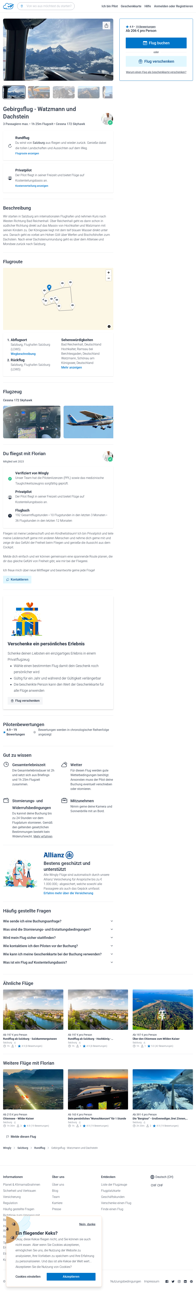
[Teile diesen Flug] (106, 25)
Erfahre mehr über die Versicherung (68, 893)
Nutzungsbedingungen (125, 1281)
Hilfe (148, 6)
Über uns (58, 1184)
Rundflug (39, 1147)
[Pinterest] (191, 1281)
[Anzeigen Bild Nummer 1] (14, 92)
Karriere (57, 1203)
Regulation (10, 1203)
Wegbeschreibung (23, 354)
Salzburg (22, 1147)
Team (56, 1197)
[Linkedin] (185, 1281)
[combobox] (46, 6)
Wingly (7, 1147)
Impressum (151, 1281)
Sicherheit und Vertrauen (19, 1191)
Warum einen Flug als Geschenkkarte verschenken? (156, 72)
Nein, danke (87, 1224)
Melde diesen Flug (23, 1136)
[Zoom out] (108, 278)
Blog (55, 1191)
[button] (49, 288)
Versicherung (12, 1197)
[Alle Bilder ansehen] (58, 50)
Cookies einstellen (28, 1276)
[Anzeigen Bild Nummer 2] (39, 92)
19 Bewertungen (146, 26)
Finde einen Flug (112, 1209)
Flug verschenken (27, 700)
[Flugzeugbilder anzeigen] (31, 422)
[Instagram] (179, 1281)
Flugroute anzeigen (27, 153)
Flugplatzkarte (110, 1191)
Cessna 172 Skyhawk (70, 124)
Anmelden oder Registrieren (173, 6)
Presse (56, 1209)
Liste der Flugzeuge (114, 1184)
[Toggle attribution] (109, 326)
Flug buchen (159, 43)
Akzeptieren (71, 1276)
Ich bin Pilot (110, 6)
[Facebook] (166, 1281)
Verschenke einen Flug (116, 1203)
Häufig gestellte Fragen (18, 1209)
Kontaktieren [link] (19, 579)
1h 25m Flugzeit (42, 124)
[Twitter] (173, 1281)
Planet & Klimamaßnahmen (21, 1184)
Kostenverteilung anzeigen (31, 185)
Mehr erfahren (42, 836)
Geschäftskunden (113, 1197)
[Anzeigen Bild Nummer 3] (64, 92)
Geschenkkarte (131, 6)
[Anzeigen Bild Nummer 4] (89, 92)
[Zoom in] (108, 272)
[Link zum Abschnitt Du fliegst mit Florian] (107, 124)
